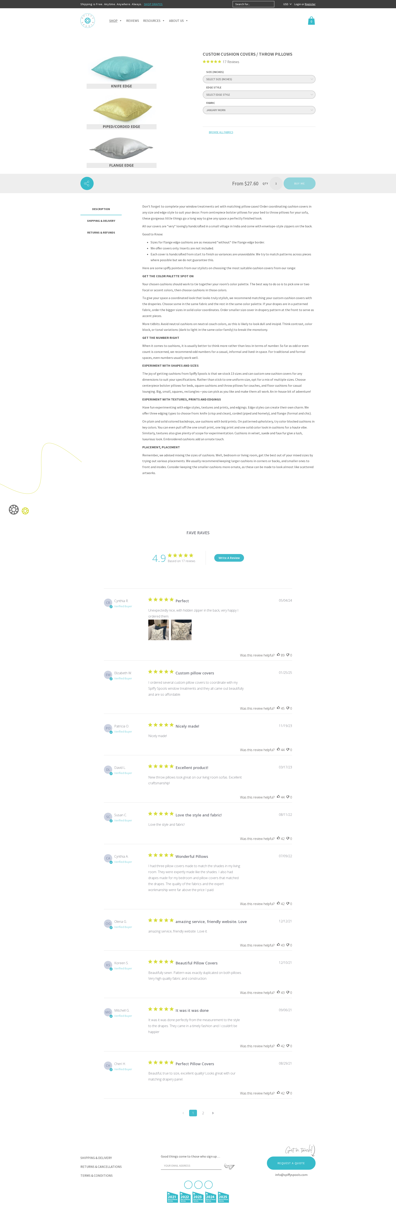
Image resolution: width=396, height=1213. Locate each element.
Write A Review (229, 558)
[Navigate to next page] (213, 1113)
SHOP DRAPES (153, 4)
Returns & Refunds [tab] (101, 232)
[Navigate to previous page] (183, 1113)
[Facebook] (188, 1185)
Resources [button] (151, 21)
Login (298, 4)
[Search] (278, 4)
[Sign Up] (229, 1166)
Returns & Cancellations (101, 1167)
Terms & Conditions (96, 1175)
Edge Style (213, 87)
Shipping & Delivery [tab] (101, 221)
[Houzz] (208, 1185)
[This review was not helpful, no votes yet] (287, 655)
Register (310, 4)
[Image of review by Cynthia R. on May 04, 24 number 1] (158, 630)
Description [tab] (101, 209)
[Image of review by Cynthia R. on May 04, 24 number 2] (181, 630)
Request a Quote (291, 1163)
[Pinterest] (198, 1185)
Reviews (132, 21)
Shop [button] (113, 21)
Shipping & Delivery (96, 1158)
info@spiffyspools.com (291, 1175)
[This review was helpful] (278, 655)
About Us (176, 21)
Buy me (299, 183)
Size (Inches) (215, 72)
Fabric (210, 103)
